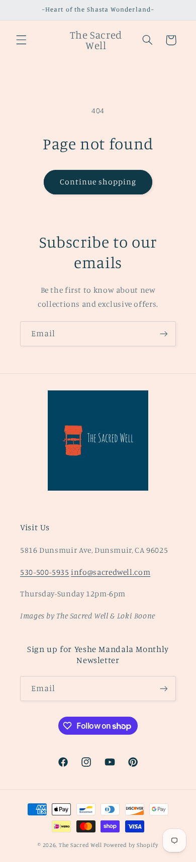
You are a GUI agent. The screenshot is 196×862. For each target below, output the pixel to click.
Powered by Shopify (131, 844)
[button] (21, 40)
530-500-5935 (44, 572)
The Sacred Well (80, 844)
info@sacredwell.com (110, 572)
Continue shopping (98, 181)
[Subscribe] (163, 333)
